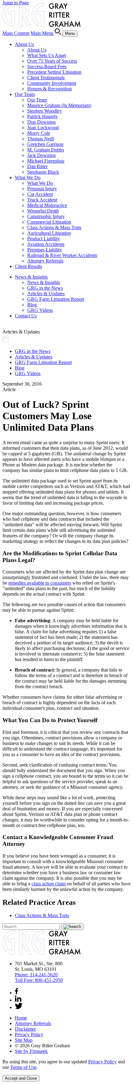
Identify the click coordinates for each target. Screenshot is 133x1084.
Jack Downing (41, 155)
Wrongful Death (43, 210)
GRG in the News (45, 288)
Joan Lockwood (43, 127)
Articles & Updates (46, 293)
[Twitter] (19, 1007)
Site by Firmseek (31, 1051)
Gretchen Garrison (45, 144)
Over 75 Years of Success (52, 61)
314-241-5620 (36, 974)
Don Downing (41, 122)
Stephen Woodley (44, 111)
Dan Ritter (37, 166)
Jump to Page (15, 2)
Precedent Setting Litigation (54, 72)
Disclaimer (25, 1029)
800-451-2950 (39, 980)
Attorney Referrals (45, 260)
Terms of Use (23, 1067)
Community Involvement (51, 83)
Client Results (28, 266)
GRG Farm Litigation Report (55, 299)
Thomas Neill (40, 138)
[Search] (58, 33)
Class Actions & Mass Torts (54, 227)
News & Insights (31, 276)
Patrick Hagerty (42, 116)
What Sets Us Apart (46, 55)
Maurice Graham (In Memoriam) (59, 105)
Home (21, 1017)
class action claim (49, 883)
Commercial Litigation (49, 222)
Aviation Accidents (45, 244)
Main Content (15, 33)
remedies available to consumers (39, 582)
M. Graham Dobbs (45, 149)
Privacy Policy (29, 1034)
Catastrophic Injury (46, 216)
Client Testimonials (46, 77)
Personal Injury (42, 188)
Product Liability (43, 238)
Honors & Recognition (49, 88)
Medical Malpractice (47, 205)
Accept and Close (21, 1078)
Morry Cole (38, 133)
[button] (5, 340)
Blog (32, 304)
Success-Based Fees (46, 66)
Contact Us (26, 315)
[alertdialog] (66, 1070)
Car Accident (40, 194)
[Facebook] (16, 992)
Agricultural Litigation (49, 233)
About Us (24, 44)
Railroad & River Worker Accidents (62, 255)
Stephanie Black (43, 172)
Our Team (25, 94)
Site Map (23, 1040)
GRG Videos (40, 310)
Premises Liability (44, 249)
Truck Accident (42, 199)
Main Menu (42, 33)
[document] (66, 1064)
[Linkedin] (18, 1000)
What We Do (28, 177)
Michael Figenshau (45, 160)
